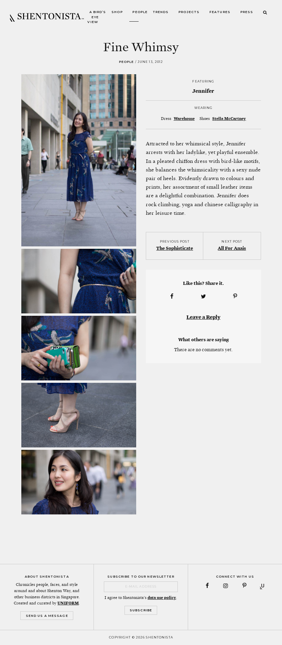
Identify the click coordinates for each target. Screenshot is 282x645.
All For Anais (232, 248)
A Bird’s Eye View (96, 17)
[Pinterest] (244, 585)
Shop (117, 12)
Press (246, 12)
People (140, 12)
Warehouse (184, 118)
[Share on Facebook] (171, 296)
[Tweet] (203, 296)
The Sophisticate (174, 248)
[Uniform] (263, 585)
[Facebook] (207, 585)
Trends (161, 12)
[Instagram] (225, 585)
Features (219, 12)
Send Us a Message (47, 616)
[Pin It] (235, 296)
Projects (188, 12)
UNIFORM (68, 603)
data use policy (162, 597)
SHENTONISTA (47, 17)
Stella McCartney (229, 118)
